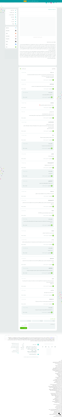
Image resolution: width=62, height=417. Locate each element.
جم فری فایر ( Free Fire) (59, 392)
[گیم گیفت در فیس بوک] (52, 346)
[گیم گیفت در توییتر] (48, 346)
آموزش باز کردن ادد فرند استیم (15, 344)
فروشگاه (23, 346)
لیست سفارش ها (12, 12)
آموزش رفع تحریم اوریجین (59, 406)
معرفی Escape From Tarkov (15, 351)
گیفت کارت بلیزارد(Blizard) (58, 400)
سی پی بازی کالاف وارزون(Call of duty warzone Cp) (55, 386)
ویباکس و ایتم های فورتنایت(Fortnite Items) (56, 393)
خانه (23, 343)
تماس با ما (12, 21)
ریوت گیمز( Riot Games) (59, 377)
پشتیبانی (13, 19)
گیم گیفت (51, 337)
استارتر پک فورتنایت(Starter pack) (57, 380)
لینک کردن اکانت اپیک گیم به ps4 (58, 404)
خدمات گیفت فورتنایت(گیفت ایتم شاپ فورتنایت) (56, 384)
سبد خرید (23, 344)
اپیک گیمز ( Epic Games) (58, 373)
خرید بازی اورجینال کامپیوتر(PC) (58, 411)
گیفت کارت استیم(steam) (58, 397)
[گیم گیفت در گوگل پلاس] (55, 346)
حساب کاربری (12, 10)
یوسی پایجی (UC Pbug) (59, 391)
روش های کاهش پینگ (59, 405)
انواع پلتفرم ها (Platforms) (58, 371)
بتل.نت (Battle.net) (59, 374)
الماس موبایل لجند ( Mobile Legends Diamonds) (55, 389)
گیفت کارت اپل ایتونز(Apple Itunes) (57, 399)
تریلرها (13, 23)
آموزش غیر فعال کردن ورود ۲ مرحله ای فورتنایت (56, 410)
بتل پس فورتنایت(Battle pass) (58, 382)
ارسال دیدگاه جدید (23, 68)
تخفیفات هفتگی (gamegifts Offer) (57, 362)
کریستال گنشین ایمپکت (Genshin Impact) (56, 394)
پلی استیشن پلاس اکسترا (59, 366)
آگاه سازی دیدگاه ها (24, 325)
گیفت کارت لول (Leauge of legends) (57, 401)
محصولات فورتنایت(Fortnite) (58, 379)
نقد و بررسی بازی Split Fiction (15, 343)
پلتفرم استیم (12, 17)
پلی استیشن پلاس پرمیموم (58, 367)
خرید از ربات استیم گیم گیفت (58, 363)
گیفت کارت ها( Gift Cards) (58, 396)
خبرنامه (25, 324)
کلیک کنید (25, 1)
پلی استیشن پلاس (60, 364)
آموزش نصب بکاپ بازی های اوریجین (57, 413)
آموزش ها (61, 403)
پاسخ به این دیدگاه (23, 79)
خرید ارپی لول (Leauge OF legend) (57, 370)
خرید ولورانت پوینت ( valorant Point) (57, 369)
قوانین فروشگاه (22, 347)
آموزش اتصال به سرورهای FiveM (58, 412)
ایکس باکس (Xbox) (59, 378)
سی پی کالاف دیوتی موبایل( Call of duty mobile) (55, 387)
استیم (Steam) (60, 372)
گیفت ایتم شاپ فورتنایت (59, 408)
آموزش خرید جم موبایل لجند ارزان (15, 346)
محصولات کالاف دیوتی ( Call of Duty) (57, 385)
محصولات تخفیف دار (11, 14)
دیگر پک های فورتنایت (59, 383)
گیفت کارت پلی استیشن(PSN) (58, 398)
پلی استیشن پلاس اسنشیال (58, 365)
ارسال (25, 328)
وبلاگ (18, 353)
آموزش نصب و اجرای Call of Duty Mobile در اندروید (55, 409)
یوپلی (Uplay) (60, 376)
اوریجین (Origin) (60, 375)
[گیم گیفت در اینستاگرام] (45, 346)
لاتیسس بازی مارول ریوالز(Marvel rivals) (57, 395)
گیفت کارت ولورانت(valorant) (58, 402)
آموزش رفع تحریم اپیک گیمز (58, 407)
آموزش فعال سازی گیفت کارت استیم (15, 347)
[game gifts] (9, 2)
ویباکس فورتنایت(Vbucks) (58, 381)
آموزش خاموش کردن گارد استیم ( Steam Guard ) (55, 414)
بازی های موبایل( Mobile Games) (57, 388)
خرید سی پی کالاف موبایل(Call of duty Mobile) (56, 390)
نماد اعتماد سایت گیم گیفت (16, 350)
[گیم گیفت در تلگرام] (42, 346)
